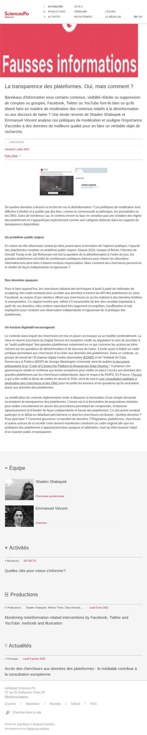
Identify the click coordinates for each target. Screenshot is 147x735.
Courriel (10, 703)
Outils (78, 6)
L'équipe (110, 11)
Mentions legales (16, 696)
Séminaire (80, 11)
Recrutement (83, 16)
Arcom (137, 374)
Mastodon (32, 703)
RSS (93, 703)
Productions (56, 11)
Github (75, 703)
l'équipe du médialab (38, 728)
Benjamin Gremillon (44, 724)
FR (135, 16)
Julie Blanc (23, 724)
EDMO (88, 357)
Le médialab (113, 16)
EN (140, 16)
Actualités (55, 6)
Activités (54, 16)
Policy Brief (11, 156)
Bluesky (55, 703)
